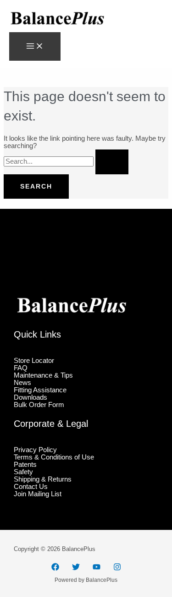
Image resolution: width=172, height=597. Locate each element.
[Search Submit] (111, 161)
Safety (23, 472)
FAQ (21, 368)
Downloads (30, 397)
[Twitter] (76, 568)
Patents (25, 464)
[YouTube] (96, 568)
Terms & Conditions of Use (54, 457)
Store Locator (34, 360)
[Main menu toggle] (35, 46)
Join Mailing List (37, 494)
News (22, 382)
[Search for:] (66, 161)
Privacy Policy (35, 449)
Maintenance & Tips (43, 375)
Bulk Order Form (39, 404)
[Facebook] (55, 568)
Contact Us (31, 486)
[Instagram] (117, 568)
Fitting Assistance (40, 390)
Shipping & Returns (43, 479)
